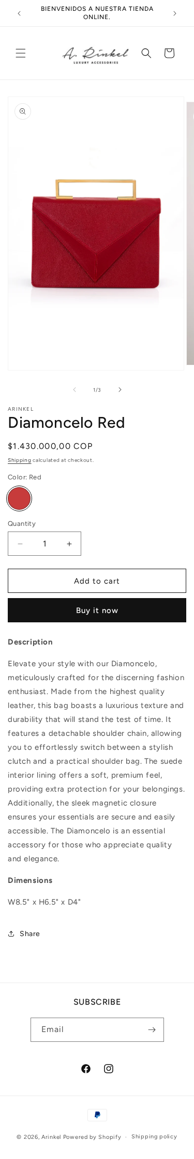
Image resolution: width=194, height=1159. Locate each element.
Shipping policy (154, 1136)
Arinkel (52, 1137)
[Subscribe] (152, 1030)
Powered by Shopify (92, 1137)
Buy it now (97, 610)
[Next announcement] (174, 13)
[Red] (19, 498)
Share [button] (30, 933)
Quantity (22, 523)
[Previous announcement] (19, 13)
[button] (20, 53)
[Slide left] (74, 389)
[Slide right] (120, 389)
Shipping (20, 460)
